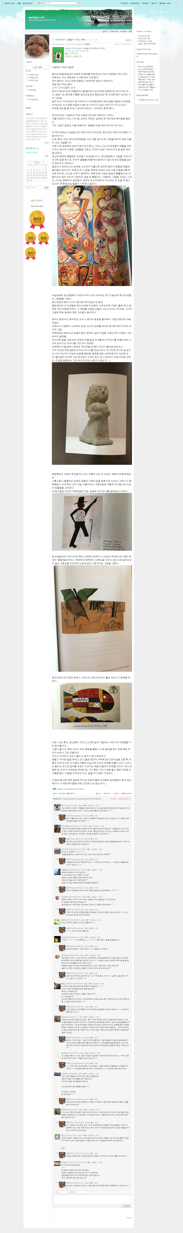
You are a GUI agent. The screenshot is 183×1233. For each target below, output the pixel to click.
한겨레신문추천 (32, 152)
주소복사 (113, 799)
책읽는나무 (65, 984)
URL (97, 805)
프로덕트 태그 (31, 148)
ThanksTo (128, 794)
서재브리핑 (134, 3)
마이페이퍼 (30, 96)
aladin (41, 206)
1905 (63, 1017)
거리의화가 (65, 826)
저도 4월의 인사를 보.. (146, 85)
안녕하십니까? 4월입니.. (147, 87)
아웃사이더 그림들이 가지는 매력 (70, 39)
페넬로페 (64, 870)
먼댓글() (63, 794)
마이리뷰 (29, 86)
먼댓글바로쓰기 (124, 799)
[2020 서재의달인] (43, 238)
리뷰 (40, 120)
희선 (63, 1135)
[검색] (46, 188)
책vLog (42, 132)
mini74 (116, 44)
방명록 (28, 108)
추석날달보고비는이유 (36, 134)
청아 (63, 806)
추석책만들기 (35, 137)
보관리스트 (33, 75)
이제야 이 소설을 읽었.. (147, 74)
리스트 (28, 71)
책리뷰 (28, 132)
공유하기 (106, 794)
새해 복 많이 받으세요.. (147, 72)
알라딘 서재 (9, 3)
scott (63, 1074)
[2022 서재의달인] (37, 220)
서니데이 (64, 897)
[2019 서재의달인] (30, 254)
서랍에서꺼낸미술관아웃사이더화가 (70, 789)
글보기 (105, 31)
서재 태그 (29, 114)
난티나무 (64, 849)
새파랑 (63, 1053)
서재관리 (145, 3)
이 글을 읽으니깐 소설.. (147, 77)
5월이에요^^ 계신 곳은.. (147, 79)
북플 (19, 3)
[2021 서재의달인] (30, 238)
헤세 (29, 139)
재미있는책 (43, 129)
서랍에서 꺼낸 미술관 (73, 48)
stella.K (64, 920)
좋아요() (71, 794)
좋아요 (98, 794)
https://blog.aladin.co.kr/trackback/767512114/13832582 (82, 799)
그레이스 (64, 1162)
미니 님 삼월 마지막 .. (146, 90)
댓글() (128, 40)
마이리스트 (33, 80)
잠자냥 (63, 937)
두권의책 (38, 118)
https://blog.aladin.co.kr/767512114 (42, 20)
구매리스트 (33, 78)
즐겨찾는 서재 (164, 3)
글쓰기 (154, 3)
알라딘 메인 (27, 3)
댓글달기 (91, 805)
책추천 (35, 131)
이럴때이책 (34, 129)
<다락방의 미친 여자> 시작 (148, 100)
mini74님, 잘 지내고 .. (146, 82)
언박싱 (35, 123)
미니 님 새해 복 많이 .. (146, 69)
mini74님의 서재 (36, 17)
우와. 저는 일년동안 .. (146, 67)
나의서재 (124, 3)
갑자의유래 (30, 118)
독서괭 (63, 955)
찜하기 (117, 794)
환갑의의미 (36, 139)
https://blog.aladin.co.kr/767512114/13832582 (67, 44)
